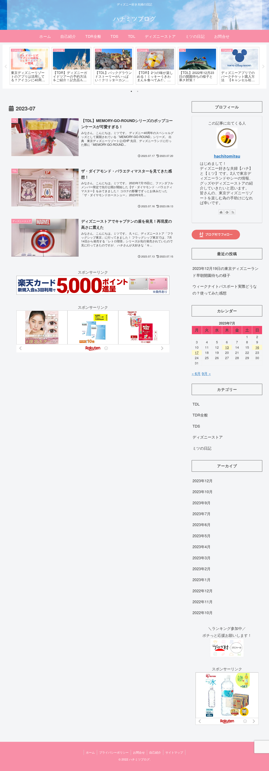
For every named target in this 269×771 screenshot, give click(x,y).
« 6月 (196, 373)
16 (257, 347)
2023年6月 (202, 524)
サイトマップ (174, 752)
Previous (6, 66)
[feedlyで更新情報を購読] (226, 211)
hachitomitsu (227, 156)
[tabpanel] (29, 65)
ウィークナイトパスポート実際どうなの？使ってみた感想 (225, 289)
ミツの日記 (202, 448)
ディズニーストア (208, 437)
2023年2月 (202, 568)
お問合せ (139, 752)
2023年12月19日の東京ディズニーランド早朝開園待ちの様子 (225, 271)
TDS (196, 426)
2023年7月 (202, 513)
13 (227, 347)
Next (263, 66)
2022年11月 (203, 601)
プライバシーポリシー (114, 752)
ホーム (90, 752)
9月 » (206, 373)
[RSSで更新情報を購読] (232, 211)
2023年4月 (202, 546)
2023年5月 (202, 535)
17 (197, 352)
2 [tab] (138, 91)
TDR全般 (200, 415)
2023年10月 (203, 491)
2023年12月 (203, 480)
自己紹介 (155, 752)
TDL (196, 404)
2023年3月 (202, 557)
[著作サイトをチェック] (221, 211)
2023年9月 (202, 502)
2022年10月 (203, 612)
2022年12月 (203, 590)
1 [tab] (131, 91)
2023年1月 (202, 579)
